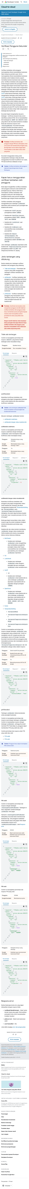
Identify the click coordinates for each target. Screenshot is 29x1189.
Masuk (25, 2)
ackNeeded (8, 277)
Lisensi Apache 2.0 (11, 1049)
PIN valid (7, 739)
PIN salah (7, 736)
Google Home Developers (7, 34)
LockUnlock (8, 558)
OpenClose (8, 588)
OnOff (3, 93)
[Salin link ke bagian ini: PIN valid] (8, 887)
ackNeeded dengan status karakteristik (16, 422)
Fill (5, 555)
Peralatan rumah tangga (7, 1125)
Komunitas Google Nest (7, 1174)
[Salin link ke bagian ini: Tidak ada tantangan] (17, 335)
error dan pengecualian (19, 1027)
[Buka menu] (2, 2)
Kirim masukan (7, 42)
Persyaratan (4, 1181)
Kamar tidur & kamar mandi (8, 1131)
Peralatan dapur (5, 1128)
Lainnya (23, 457)
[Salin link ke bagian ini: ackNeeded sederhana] (16, 427)
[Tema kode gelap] (23, 356)
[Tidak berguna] (21, 38)
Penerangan (4, 1114)
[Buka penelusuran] (21, 2)
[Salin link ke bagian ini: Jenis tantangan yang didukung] (11, 259)
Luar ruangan (4, 1134)
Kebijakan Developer (7, 1157)
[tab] (5, 353)
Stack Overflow (5, 1171)
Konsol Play (4, 1164)
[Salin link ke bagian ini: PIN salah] (8, 801)
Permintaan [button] (6, 353)
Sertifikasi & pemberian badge (9, 1141)
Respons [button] (14, 353)
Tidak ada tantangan (10, 268)
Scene (6, 606)
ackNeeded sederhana (11, 419)
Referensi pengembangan (8, 1147)
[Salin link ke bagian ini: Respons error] (15, 1001)
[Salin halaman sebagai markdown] (8, 48)
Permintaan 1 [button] (6, 457)
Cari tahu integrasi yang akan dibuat (11, 1089)
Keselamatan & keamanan (8, 1119)
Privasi (10, 1181)
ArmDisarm (8, 538)
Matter (3, 1065)
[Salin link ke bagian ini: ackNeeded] (11, 394)
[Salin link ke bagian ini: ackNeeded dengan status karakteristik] (25, 498)
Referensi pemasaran (7, 1144)
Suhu (2, 1117)
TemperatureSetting (22, 507)
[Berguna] (18, 38)
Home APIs (4, 1101)
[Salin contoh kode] (26, 356)
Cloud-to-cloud (8, 7)
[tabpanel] (14, 372)
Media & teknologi (6, 1122)
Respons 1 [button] (15, 457)
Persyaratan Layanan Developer (10, 1154)
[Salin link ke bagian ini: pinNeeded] (11, 710)
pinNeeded (8, 293)
